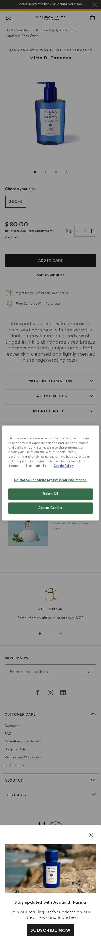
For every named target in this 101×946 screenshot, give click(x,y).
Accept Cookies (50, 508)
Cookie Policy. (64, 466)
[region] (50, 472)
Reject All (50, 494)
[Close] (91, 835)
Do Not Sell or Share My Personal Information (50, 480)
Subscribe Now (50, 930)
